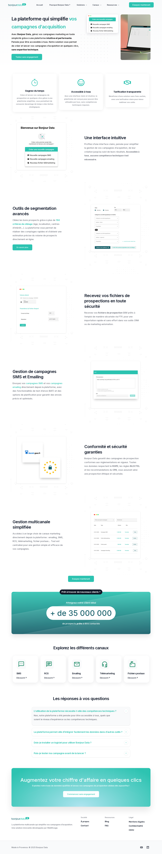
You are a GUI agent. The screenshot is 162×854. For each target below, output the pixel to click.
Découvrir (20, 678)
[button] (81, 716)
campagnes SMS (34, 383)
